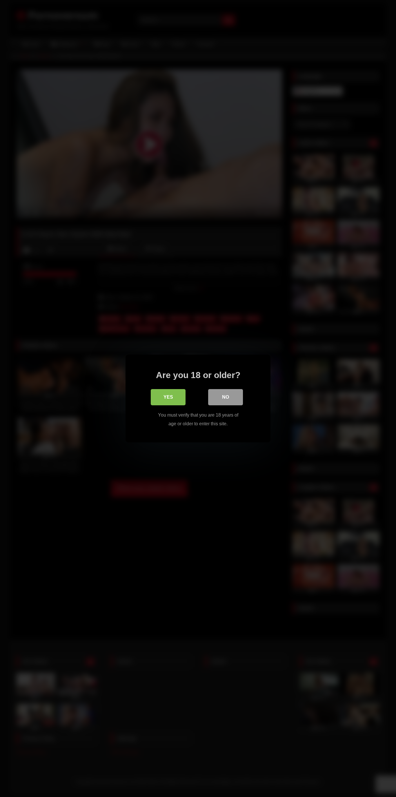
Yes (168, 397)
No (225, 397)
